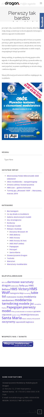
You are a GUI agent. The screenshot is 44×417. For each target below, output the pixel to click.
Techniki (10, 258)
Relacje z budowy (14, 229)
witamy (29, 319)
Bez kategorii (12, 211)
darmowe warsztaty (20, 282)
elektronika (14, 286)
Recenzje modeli (14, 226)
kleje (22, 293)
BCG (3, 282)
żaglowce (30, 322)
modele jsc (26, 304)
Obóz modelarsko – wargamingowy (22, 182)
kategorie (14, 293)
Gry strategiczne (14, 220)
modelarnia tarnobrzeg (17, 302)
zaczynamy (8, 321)
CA (6, 282)
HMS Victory (15, 237)
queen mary (16, 315)
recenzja (25, 314)
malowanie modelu (14, 297)
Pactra (4, 308)
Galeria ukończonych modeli (19, 217)
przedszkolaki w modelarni (24, 311)
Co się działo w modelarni (18, 214)
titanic (24, 319)
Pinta (13, 311)
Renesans (34, 314)
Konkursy (11, 223)
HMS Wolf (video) (17, 243)
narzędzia (37, 304)
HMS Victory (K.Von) (18, 240)
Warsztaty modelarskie (17, 264)
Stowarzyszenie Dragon (17, 255)
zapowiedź (20, 322)
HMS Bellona (15, 235)
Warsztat (11, 261)
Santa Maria (15, 252)
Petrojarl (13, 249)
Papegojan (14, 246)
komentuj (27, 293)
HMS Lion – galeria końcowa (19, 187)
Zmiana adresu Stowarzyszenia (20, 184)
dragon (6, 285)
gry (26, 285)
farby (22, 285)
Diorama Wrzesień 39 (19, 232)
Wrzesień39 (36, 319)
